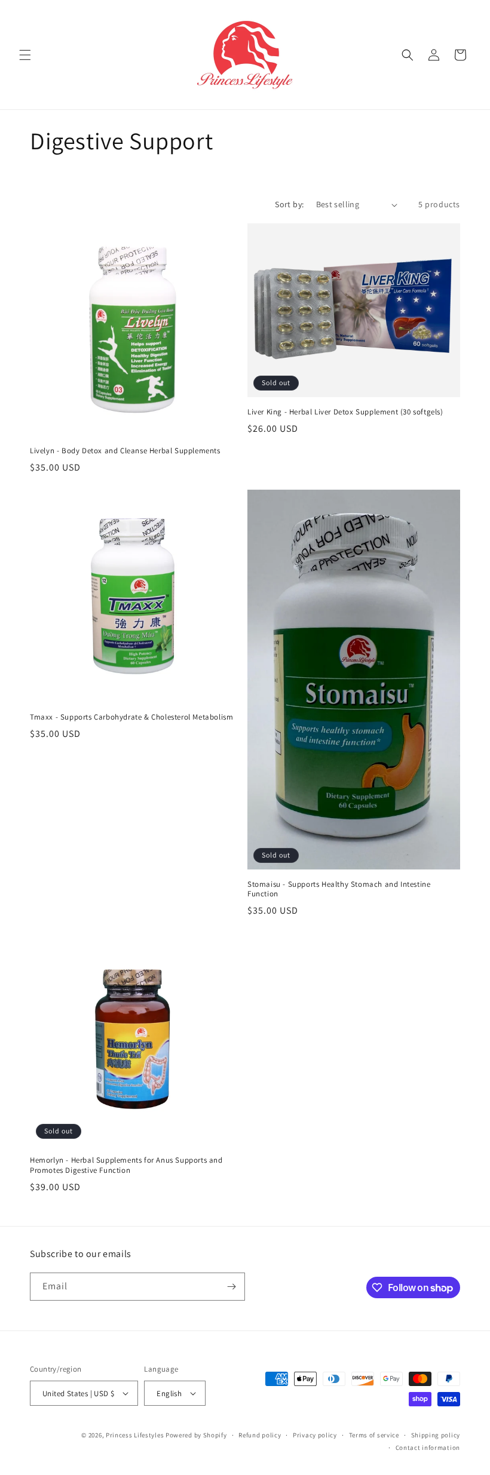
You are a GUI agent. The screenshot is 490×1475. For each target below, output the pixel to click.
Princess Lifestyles (135, 1435)
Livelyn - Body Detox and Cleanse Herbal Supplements (125, 451)
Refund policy (259, 1435)
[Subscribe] (231, 1287)
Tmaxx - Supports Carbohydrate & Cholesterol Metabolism (131, 717)
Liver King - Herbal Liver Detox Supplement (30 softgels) (345, 412)
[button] (25, 55)
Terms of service (374, 1435)
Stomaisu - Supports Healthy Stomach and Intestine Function (338, 889)
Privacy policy (315, 1435)
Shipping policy (436, 1435)
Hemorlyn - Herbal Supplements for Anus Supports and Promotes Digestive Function (126, 1165)
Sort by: (289, 204)
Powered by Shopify (196, 1435)
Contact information (428, 1447)
